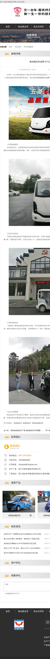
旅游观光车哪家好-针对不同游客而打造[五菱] (20, 543)
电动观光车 (23, 26)
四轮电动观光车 (37, 423)
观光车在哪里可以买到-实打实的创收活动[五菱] (21, 553)
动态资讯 (18, 46)
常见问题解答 (28, 46)
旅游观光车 (27, 423)
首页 (8, 26)
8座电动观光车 (14, 515)
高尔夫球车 (38, 26)
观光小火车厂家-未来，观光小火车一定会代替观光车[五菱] (23, 548)
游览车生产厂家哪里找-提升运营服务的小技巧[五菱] (22, 534)
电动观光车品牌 (43, 77)
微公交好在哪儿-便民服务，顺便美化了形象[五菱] (21, 538)
